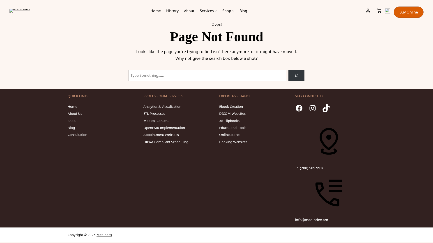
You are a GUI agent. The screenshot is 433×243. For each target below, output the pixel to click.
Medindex (104, 234)
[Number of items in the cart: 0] (379, 10)
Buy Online (408, 12)
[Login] (367, 10)
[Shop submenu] (233, 11)
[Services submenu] (216, 11)
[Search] (296, 75)
